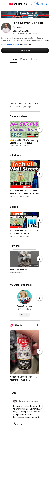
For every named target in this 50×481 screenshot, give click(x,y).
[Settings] (31, 4)
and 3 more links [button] (26, 45)
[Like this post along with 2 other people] (14, 424)
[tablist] (25, 59)
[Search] (25, 4)
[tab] (13, 59)
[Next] (39, 129)
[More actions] (37, 141)
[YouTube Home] (15, 4)
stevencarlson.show (11, 45)
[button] (36, 59)
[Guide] (4, 4)
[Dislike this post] (21, 424)
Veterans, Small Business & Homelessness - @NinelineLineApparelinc (25, 103)
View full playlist (16, 272)
